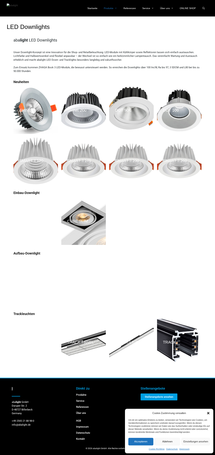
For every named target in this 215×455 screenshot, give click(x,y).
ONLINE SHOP (188, 8)
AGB (78, 420)
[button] (208, 413)
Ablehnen (167, 441)
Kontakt (80, 438)
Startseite (92, 8)
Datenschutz (172, 449)
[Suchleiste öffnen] (203, 8)
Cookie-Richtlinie (157, 449)
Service (146, 8)
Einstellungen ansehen (195, 441)
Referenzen (129, 8)
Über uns (165, 8)
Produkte (108, 8)
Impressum (184, 449)
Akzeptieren (140, 441)
